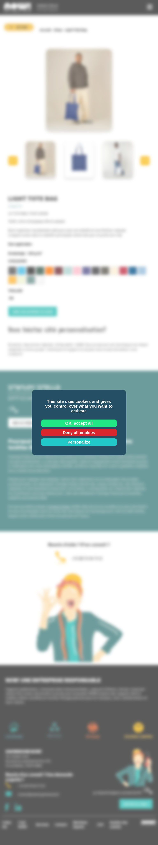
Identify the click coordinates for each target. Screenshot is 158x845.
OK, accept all (79, 423)
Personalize (78, 442)
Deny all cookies (79, 432)
